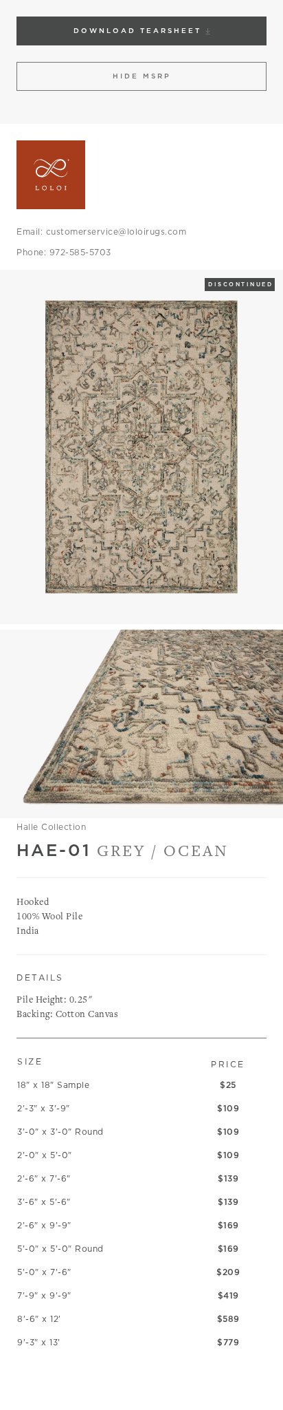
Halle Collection (51, 827)
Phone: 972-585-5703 (63, 252)
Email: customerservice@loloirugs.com (101, 231)
